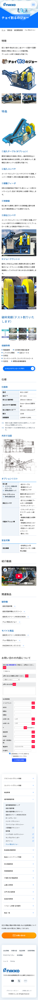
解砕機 (8, 831)
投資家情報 (31, 951)
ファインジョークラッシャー (15, 824)
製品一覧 (7, 913)
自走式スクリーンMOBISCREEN (14, 616)
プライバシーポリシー (12, 990)
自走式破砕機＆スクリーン (12, 611)
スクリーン (9, 841)
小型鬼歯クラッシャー (13, 828)
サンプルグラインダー (13, 838)
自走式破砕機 (7, 606)
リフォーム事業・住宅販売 (12, 906)
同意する (7, 671)
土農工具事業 (8, 885)
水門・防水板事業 (9, 892)
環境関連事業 (8, 871)
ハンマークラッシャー (13, 821)
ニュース (5, 961)
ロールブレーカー (11, 818)
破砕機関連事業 (18, 30)
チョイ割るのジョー (9, 622)
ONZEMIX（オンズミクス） (11, 645)
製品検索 (22, 951)
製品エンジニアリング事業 (12, 857)
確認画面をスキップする (20, 756)
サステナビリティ (8, 955)
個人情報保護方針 (11, 665)
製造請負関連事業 (10, 850)
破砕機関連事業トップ (13, 805)
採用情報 (20, 955)
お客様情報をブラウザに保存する (19, 753)
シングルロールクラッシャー (15, 834)
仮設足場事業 (8, 899)
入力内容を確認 (19, 760)
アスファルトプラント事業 (12, 778)
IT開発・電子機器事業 (11, 878)
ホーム (3, 30)
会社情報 (6, 951)
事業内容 (9, 30)
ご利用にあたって (27, 990)
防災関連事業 (8, 864)
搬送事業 (7, 792)
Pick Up (12, 961)
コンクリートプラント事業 (12, 785)
